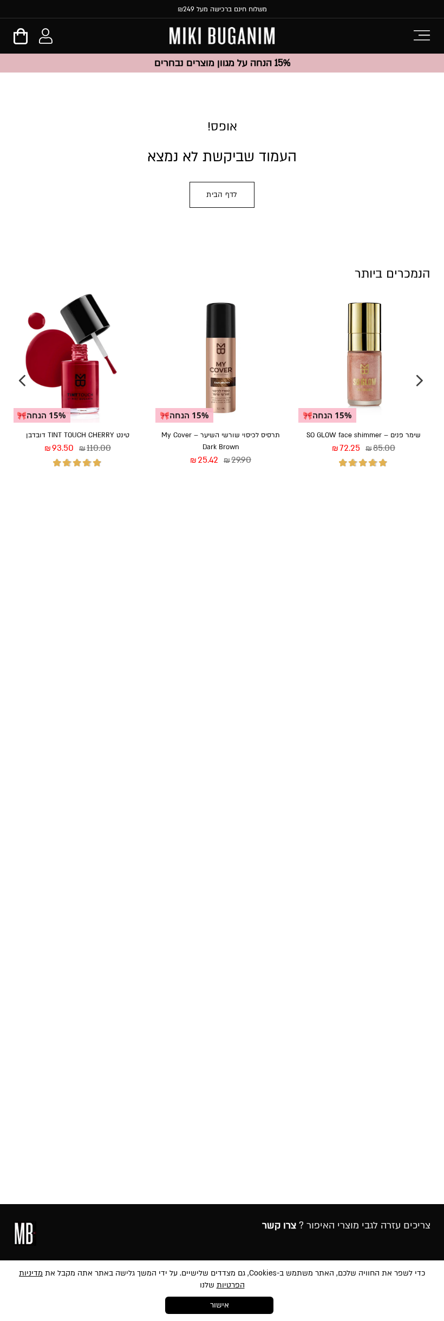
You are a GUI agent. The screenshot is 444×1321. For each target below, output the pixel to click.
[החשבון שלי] (46, 38)
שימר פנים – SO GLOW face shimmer (363, 435)
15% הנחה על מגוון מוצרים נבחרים (222, 63)
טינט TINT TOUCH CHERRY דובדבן (77, 435)
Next (22, 380)
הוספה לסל (330, 500)
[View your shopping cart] (21, 40)
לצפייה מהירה (398, 500)
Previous (419, 380)
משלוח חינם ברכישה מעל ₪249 (222, 9)
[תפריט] (421, 34)
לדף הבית (221, 195)
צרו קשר (279, 1225)
